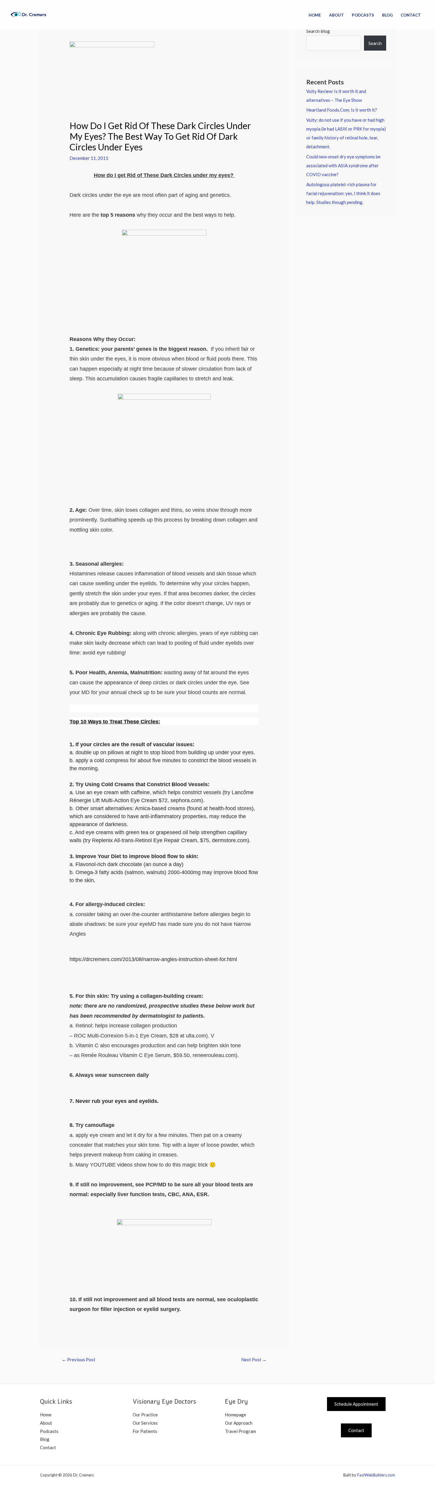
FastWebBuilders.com (376, 1475)
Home (315, 15)
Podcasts (363, 15)
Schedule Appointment (356, 1404)
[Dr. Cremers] (31, 14)
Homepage (235, 1414)
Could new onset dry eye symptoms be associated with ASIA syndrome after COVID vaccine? (343, 165)
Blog (387, 15)
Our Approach (238, 1423)
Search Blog (318, 31)
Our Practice (145, 1414)
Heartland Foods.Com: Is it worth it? (341, 109)
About (336, 15)
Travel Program (240, 1431)
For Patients (145, 1431)
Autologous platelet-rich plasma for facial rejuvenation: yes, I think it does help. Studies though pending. (343, 193)
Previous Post (78, 1359)
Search (375, 43)
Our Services (145, 1423)
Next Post (254, 1359)
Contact (411, 15)
